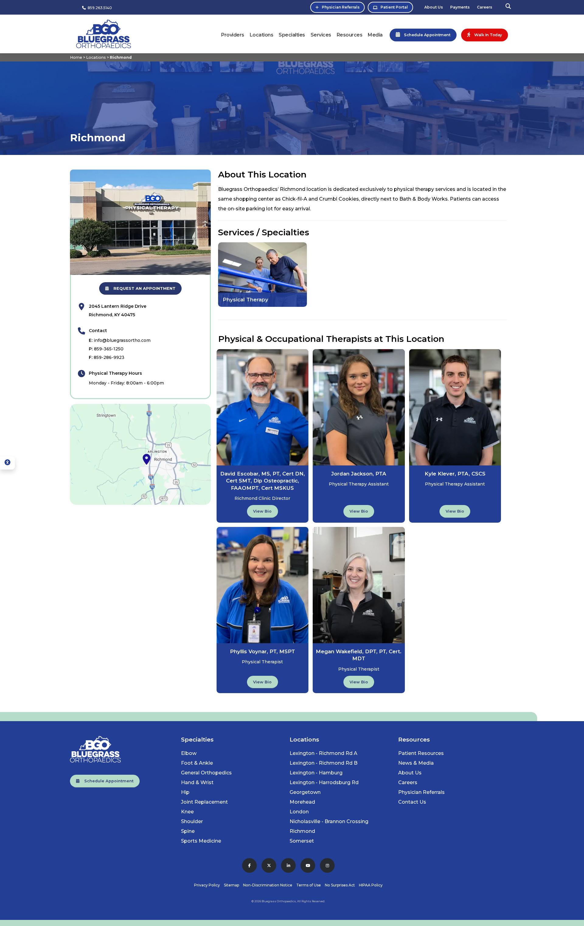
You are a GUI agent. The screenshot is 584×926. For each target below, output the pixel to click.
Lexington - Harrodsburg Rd (324, 782)
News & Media (416, 763)
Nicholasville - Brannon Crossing (329, 821)
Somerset (302, 841)
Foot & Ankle (197, 763)
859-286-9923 (109, 357)
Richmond (302, 831)
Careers (484, 7)
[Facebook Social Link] (249, 865)
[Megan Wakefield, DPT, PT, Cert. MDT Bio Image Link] (359, 585)
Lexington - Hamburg (316, 773)
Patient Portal (394, 7)
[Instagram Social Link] (327, 865)
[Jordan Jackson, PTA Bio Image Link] (359, 407)
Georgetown (305, 792)
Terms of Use (308, 885)
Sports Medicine (201, 841)
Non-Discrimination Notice (267, 885)
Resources (350, 35)
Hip (185, 792)
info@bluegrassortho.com (122, 340)
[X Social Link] (269, 865)
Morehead (302, 802)
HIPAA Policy (371, 885)
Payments (460, 7)
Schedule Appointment (106, 781)
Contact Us (412, 802)
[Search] (508, 7)
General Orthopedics (206, 773)
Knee (187, 812)
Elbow (188, 753)
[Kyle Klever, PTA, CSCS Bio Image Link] (455, 407)
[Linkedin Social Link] (288, 865)
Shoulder (192, 821)
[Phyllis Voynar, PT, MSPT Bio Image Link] (262, 585)
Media (375, 35)
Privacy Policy (207, 885)
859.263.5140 (99, 7)
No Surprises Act (340, 885)
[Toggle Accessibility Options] (7, 462)
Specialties (292, 35)
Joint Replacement (204, 802)
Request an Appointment (142, 288)
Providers (232, 35)
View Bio (262, 511)
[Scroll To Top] (573, 919)
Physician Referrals (341, 7)
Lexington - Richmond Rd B (323, 763)
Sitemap (231, 885)
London (299, 812)
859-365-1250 (108, 349)
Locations (261, 35)
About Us (433, 7)
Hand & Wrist (197, 782)
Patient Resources (421, 753)
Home (76, 57)
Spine (188, 831)
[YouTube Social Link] (308, 865)
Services (321, 35)
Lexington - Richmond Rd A (323, 753)
